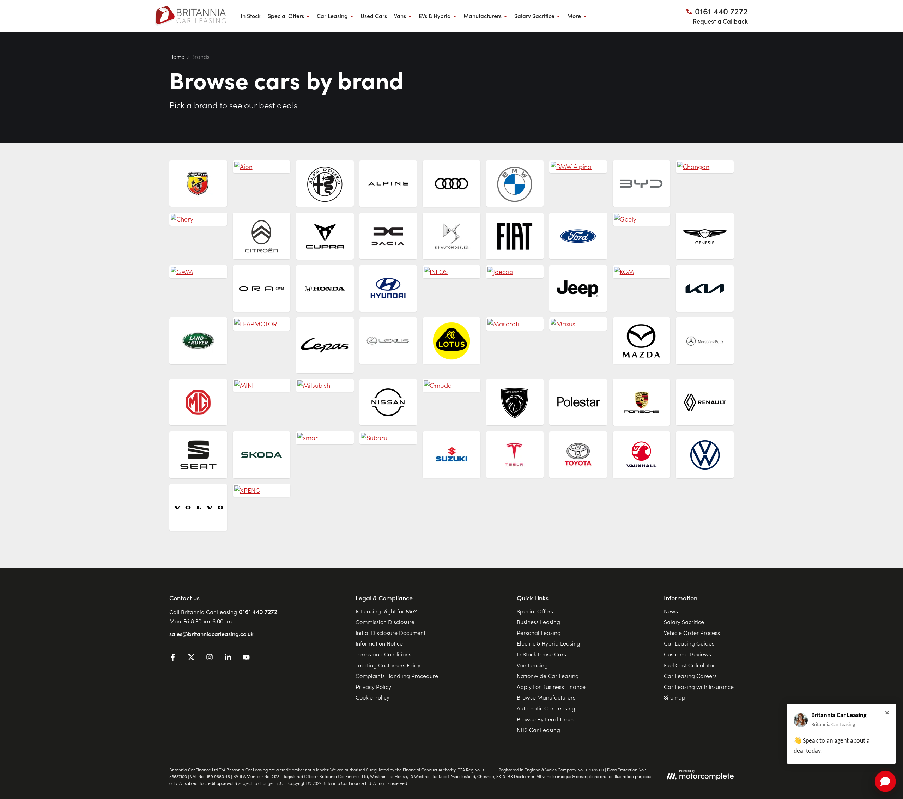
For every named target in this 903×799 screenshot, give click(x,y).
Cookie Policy (372, 697)
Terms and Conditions (383, 654)
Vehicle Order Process (692, 632)
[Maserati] (515, 324)
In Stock (251, 15)
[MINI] (262, 385)
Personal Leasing (539, 632)
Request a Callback (720, 21)
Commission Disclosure (385, 621)
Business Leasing (538, 621)
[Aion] (262, 166)
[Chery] (198, 219)
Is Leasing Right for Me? (386, 611)
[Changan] (705, 166)
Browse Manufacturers (546, 697)
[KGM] (642, 271)
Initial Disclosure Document (390, 632)
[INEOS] (451, 271)
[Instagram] (209, 658)
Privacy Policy (373, 686)
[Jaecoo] (515, 271)
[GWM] (198, 271)
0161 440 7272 (258, 611)
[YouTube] (246, 658)
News (671, 611)
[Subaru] (388, 437)
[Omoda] (451, 385)
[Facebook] (173, 658)
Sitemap (674, 697)
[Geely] (642, 219)
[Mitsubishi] (325, 385)
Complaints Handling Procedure (397, 675)
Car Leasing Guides (689, 643)
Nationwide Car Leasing (548, 675)
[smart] (325, 437)
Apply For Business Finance (551, 686)
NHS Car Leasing (538, 729)
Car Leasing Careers (690, 675)
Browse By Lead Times (545, 719)
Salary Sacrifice (684, 621)
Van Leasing (532, 665)
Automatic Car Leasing (546, 708)
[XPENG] (262, 490)
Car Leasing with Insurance (699, 686)
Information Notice (379, 643)
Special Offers (535, 611)
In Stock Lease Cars (541, 654)
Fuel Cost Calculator (689, 665)
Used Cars (373, 15)
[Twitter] (191, 658)
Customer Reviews (687, 654)
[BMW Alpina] (578, 166)
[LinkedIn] (228, 658)
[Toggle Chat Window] (885, 781)
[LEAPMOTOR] (262, 324)
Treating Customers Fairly (388, 665)
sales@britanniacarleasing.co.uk (211, 633)
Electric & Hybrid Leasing (548, 643)
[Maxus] (578, 324)
